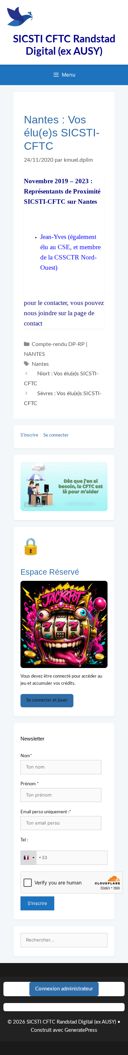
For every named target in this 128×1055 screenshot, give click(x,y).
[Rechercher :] (64, 940)
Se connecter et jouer (47, 700)
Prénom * (29, 784)
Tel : (24, 840)
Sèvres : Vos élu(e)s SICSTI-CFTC (63, 398)
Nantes (40, 364)
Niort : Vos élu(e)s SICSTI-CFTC (61, 378)
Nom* (26, 756)
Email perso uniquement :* (45, 812)
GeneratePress (81, 1030)
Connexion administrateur (64, 988)
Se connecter (56, 435)
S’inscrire (29, 435)
